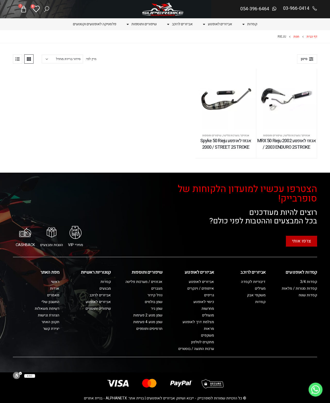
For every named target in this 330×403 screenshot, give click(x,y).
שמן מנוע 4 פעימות (147, 322)
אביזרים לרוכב (182, 24)
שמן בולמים (153, 302)
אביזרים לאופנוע (220, 24)
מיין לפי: (91, 58)
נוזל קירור (154, 295)
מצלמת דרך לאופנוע (198, 322)
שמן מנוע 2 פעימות (147, 315)
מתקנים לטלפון (202, 342)
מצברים (156, 288)
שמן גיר (156, 308)
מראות (209, 328)
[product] (286, 99)
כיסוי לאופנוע (203, 302)
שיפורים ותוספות (144, 24)
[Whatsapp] (316, 390)
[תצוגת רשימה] (17, 59)
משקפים (207, 335)
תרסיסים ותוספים (149, 328)
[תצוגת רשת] (29, 59)
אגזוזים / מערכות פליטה (296, 135)
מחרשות (208, 308)
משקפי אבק (256, 295)
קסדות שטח (308, 295)
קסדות (252, 24)
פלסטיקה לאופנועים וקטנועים (94, 24)
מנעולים (208, 315)
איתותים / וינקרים (200, 288)
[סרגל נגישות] (17, 375)
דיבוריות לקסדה (253, 281)
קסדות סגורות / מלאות (299, 288)
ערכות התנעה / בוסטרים (196, 348)
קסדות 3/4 (308, 281)
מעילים (260, 288)
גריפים (209, 295)
